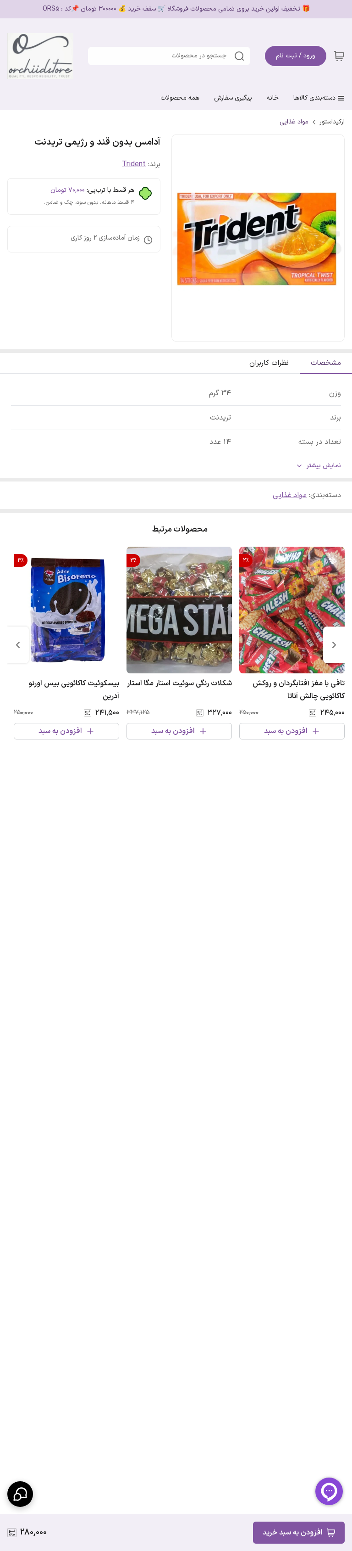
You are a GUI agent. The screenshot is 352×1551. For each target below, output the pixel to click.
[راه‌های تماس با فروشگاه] (20, 1494)
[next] (18, 645)
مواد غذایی (294, 122)
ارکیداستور (332, 122)
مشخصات (326, 363)
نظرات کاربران (269, 363)
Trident (134, 164)
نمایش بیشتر (324, 465)
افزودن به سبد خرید (293, 1532)
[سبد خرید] (339, 56)
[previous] (334, 645)
